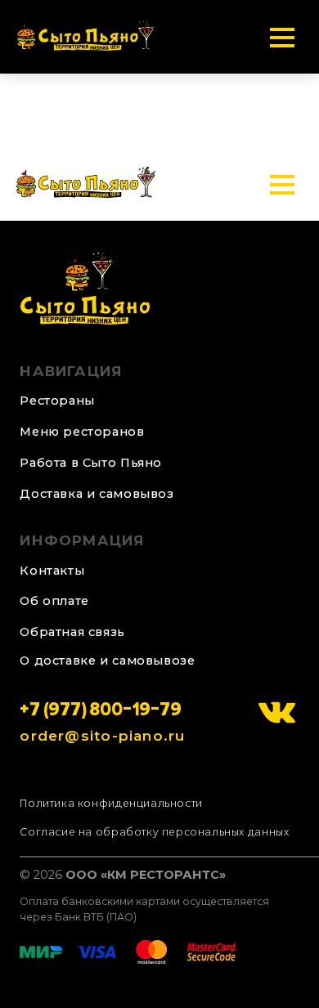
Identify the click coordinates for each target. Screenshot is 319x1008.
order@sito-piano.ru (102, 735)
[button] (84, 632)
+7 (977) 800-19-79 (101, 712)
